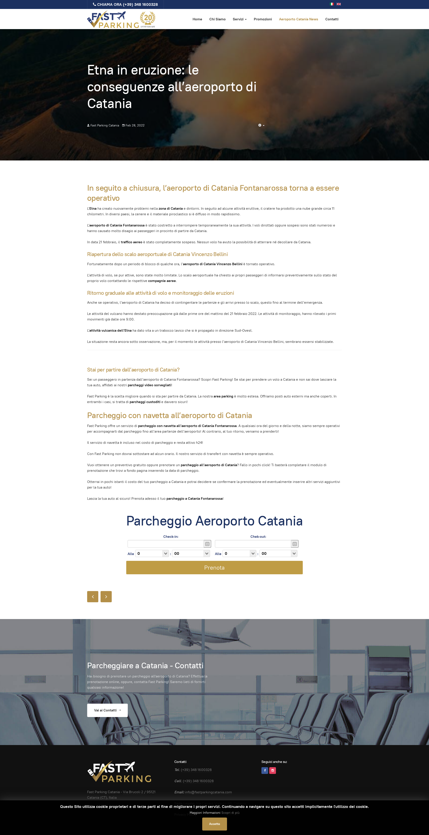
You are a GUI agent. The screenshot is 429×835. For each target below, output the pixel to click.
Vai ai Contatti (106, 710)
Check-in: (170, 536)
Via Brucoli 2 (133, 792)
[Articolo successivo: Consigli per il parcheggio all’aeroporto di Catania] (106, 596)
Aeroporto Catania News (298, 19)
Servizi (238, 19)
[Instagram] (272, 770)
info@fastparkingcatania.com (208, 792)
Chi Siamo (217, 19)
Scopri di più (230, 813)
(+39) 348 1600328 (140, 4)
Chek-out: (258, 536)
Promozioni (263, 19)
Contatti (332, 19)
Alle (131, 553)
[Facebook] (264, 770)
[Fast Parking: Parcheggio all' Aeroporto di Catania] (121, 19)
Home (197, 19)
